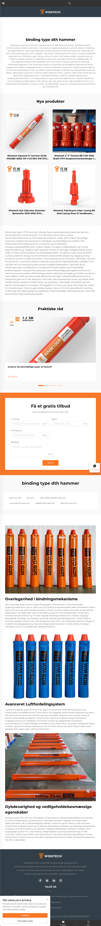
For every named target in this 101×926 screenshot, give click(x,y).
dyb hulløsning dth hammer (53, 498)
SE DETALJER (27, 131)
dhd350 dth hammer (45, 503)
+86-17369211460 (53, 902)
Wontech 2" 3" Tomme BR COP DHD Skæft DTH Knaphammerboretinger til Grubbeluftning (74, 157)
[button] (41, 385)
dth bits (30, 498)
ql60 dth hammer (68, 503)
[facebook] (40, 880)
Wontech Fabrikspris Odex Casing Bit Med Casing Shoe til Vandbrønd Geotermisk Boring (74, 212)
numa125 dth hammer (19, 503)
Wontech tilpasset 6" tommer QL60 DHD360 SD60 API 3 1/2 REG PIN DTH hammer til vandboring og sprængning (27, 157)
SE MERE (12, 376)
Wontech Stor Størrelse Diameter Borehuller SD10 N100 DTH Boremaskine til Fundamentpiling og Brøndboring (26, 212)
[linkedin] (54, 880)
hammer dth (15, 498)
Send (50, 463)
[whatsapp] (61, 880)
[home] (50, 11)
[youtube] (47, 880)
